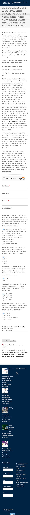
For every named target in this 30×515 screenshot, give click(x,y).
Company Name (7, 486)
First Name (6, 467)
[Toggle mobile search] (24, 2)
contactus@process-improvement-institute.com (22, 485)
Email (5, 480)
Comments (5, 493)
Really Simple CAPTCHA (17, 326)
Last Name (6, 473)
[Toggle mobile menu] (27, 2)
